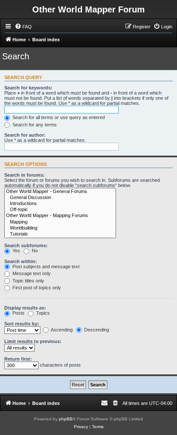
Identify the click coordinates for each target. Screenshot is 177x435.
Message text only (31, 273)
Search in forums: (24, 175)
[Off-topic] (60, 210)
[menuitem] (23, 26)
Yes (15, 250)
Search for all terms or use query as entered (58, 117)
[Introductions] (60, 204)
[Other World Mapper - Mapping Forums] (60, 216)
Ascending (61, 329)
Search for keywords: (28, 87)
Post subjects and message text (45, 266)
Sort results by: (21, 323)
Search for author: (25, 135)
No (34, 250)
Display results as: (25, 307)
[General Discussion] (60, 198)
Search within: (20, 261)
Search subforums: (26, 245)
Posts (17, 313)
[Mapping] (60, 222)
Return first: (18, 358)
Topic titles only (27, 280)
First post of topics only (36, 287)
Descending (96, 329)
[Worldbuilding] (60, 228)
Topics (42, 313)
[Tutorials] (60, 234)
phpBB (66, 419)
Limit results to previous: (32, 341)
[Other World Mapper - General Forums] (60, 192)
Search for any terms (34, 124)
